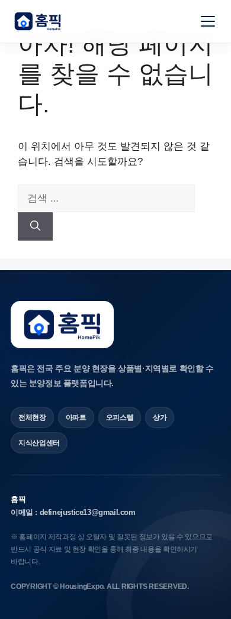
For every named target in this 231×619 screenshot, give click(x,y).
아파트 (76, 417)
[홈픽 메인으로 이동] (38, 21)
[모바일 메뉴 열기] (207, 21)
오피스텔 (120, 417)
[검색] (35, 226)
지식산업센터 (39, 443)
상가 (159, 417)
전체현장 (32, 417)
